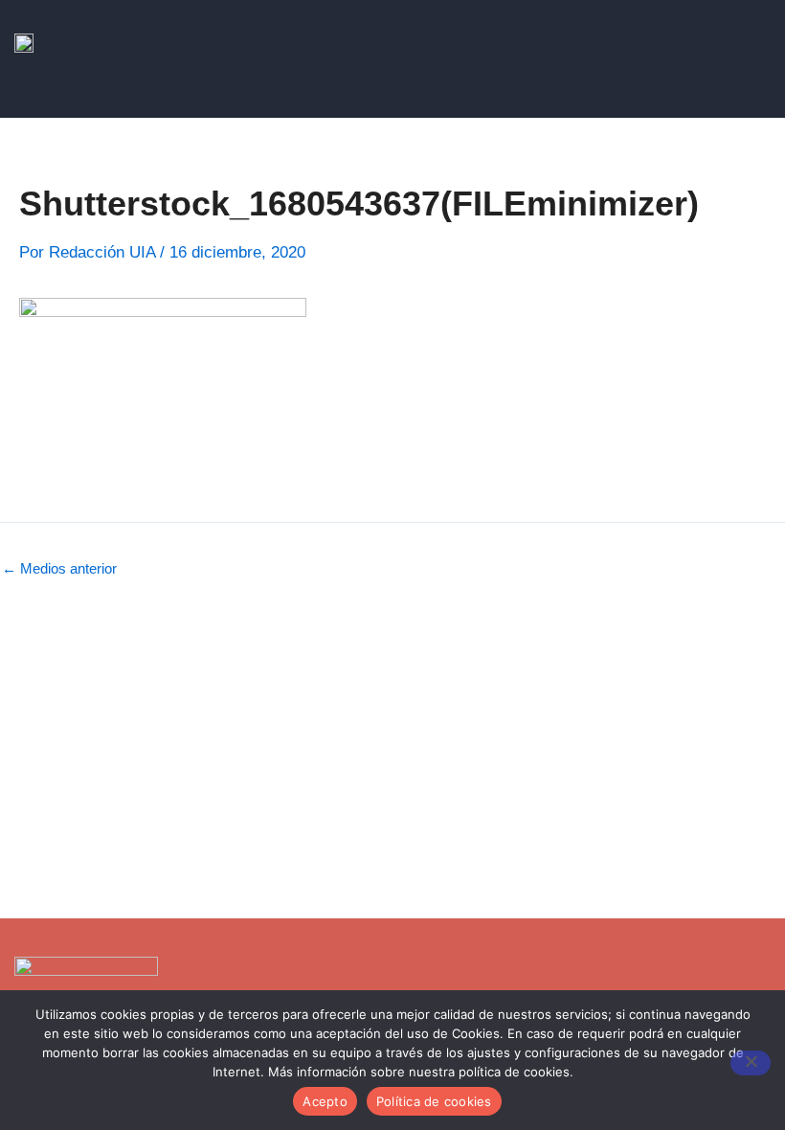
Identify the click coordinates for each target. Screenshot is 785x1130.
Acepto (325, 1101)
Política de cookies (434, 1101)
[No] (750, 1063)
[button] (760, 98)
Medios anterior (59, 569)
